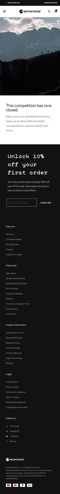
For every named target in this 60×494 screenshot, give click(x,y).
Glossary (10, 363)
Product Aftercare (14, 353)
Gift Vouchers (12, 288)
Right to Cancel (12, 397)
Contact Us (11, 314)
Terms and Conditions (15, 392)
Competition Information (17, 407)
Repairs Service (13, 343)
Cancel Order (12, 309)
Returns (9, 299)
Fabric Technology (14, 358)
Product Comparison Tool (17, 304)
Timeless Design (13, 348)
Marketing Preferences (16, 402)
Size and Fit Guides (14, 338)
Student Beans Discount (16, 283)
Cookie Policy (12, 382)
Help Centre (11, 273)
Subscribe (46, 203)
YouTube (14, 436)
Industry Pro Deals (14, 254)
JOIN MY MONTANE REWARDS (40, 3)
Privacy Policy (12, 387)
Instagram (14, 431)
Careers (9, 249)
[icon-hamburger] (4, 11)
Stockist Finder (12, 244)
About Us (10, 234)
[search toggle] (49, 11)
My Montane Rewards (15, 278)
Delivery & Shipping (14, 293)
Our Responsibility (14, 239)
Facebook (14, 426)
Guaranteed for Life (14, 333)
